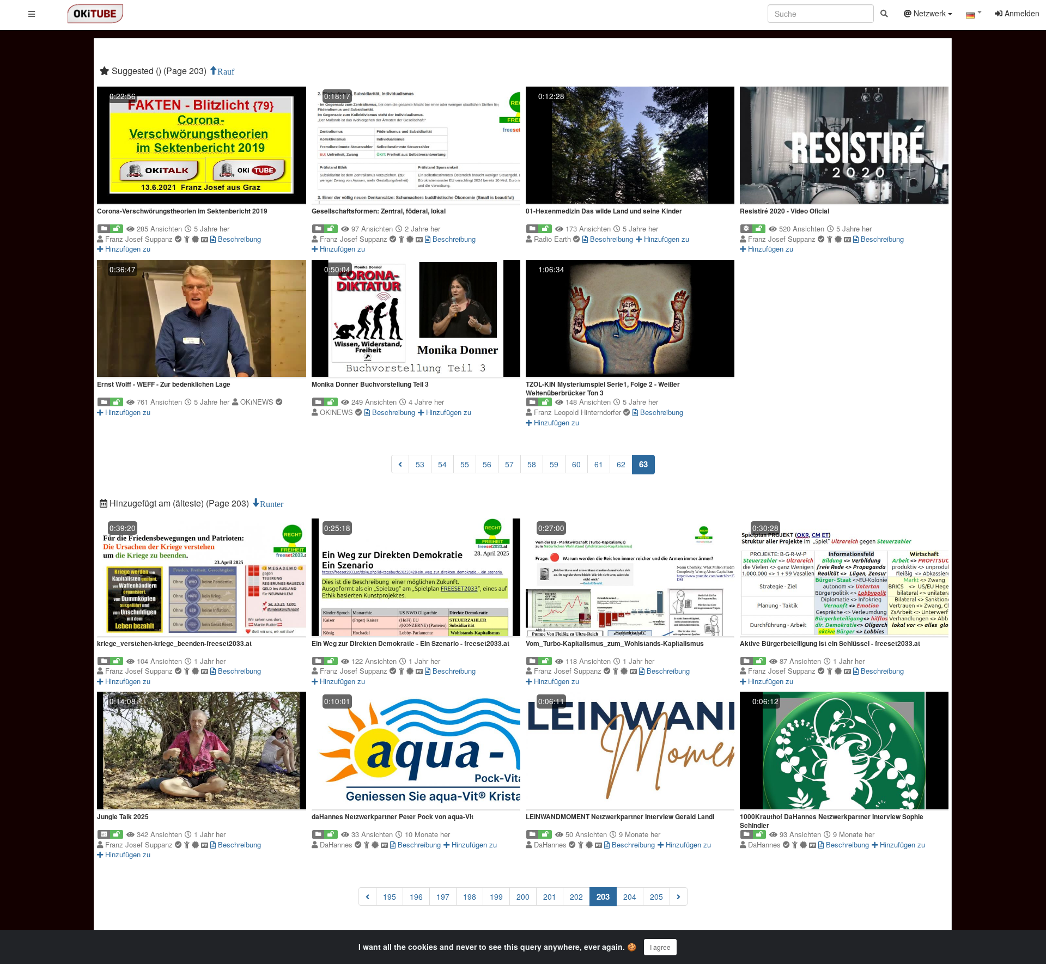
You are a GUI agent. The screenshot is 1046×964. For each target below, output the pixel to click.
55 (464, 464)
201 (549, 896)
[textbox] (974, 15)
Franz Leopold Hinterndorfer (578, 412)
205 (656, 896)
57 (509, 464)
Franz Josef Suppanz (140, 239)
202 (576, 896)
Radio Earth (553, 239)
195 (389, 896)
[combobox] (974, 16)
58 (531, 464)
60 (576, 464)
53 (420, 464)
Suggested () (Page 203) (159, 70)
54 (442, 464)
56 (487, 464)
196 (416, 896)
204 (629, 896)
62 (621, 464)
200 (523, 896)
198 (469, 896)
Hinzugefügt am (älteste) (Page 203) (179, 503)
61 (598, 464)
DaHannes (337, 844)
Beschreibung (238, 239)
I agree (660, 946)
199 (496, 896)
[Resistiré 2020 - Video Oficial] (844, 146)
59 (554, 464)
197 (442, 896)
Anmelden (1020, 13)
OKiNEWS (258, 401)
